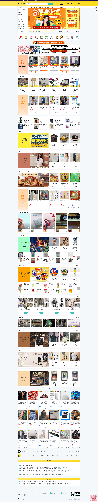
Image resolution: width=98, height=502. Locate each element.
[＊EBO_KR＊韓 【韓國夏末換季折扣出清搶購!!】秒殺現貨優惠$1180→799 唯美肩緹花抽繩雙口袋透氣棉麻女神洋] (30, 305)
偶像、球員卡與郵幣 (21, 9)
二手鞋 (76, 455)
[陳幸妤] (64, 52)
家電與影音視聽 (20, 29)
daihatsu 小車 (71, 451)
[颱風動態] (54, 47)
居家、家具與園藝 (21, 23)
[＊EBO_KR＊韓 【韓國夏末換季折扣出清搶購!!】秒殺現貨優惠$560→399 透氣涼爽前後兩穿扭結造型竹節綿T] (23, 302)
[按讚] (29, 227)
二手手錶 (45, 451)
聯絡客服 (25, 494)
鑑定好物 (35, 7)
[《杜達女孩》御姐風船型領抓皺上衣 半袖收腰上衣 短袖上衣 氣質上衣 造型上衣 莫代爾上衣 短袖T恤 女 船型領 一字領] (77, 300)
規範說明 (59, 468)
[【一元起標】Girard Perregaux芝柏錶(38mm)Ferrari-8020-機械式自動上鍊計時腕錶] (61, 300)
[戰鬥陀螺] (75, 52)
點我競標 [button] (54, 146)
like (35, 113)
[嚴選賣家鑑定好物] (54, 18)
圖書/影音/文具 (20, 12)
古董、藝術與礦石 (21, 10)
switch (61, 455)
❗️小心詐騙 (62, 7)
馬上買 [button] (54, 186)
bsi (20, 499)
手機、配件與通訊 (21, 28)
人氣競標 (51, 7)
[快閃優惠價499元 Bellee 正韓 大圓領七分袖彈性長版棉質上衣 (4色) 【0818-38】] (46, 300)
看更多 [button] (24, 162)
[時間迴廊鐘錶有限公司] (56, 307)
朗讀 (96, 8)
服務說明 (19, 494)
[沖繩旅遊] (44, 52)
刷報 (19, 451)
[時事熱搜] (49, 42)
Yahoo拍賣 (21, 4)
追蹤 (25, 312)
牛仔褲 (37, 455)
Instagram (25, 499)
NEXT (79, 85)
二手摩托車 (24, 451)
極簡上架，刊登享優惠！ (37, 31)
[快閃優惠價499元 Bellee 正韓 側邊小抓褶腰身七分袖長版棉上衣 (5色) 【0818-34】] (39, 302)
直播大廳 (77, 317)
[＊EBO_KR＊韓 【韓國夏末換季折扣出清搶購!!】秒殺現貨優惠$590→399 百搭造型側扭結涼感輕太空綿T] (30, 300)
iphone (29, 451)
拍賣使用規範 (75, 499)
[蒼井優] (64, 47)
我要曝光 (23, 69)
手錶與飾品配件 (20, 17)
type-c (66, 451)
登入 (61, 3)
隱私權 (72, 499)
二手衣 (23, 455)
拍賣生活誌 (41, 7)
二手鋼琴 (52, 455)
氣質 (37, 451)
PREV (18, 85)
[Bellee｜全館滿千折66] (41, 307)
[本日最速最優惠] (93, 498)
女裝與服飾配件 (20, 14)
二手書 (71, 455)
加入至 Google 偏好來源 (96, 10)
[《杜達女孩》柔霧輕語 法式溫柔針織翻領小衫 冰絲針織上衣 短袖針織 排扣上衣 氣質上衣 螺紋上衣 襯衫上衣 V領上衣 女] (70, 302)
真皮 (41, 451)
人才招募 (31, 493)
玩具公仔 (56, 7)
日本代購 (67, 7)
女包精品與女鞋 (20, 16)
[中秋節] (75, 47)
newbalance (60, 451)
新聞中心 (19, 493)
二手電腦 (66, 455)
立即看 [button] (24, 142)
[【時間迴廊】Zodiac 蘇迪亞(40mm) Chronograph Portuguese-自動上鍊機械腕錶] (61, 305)
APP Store (77, 493)
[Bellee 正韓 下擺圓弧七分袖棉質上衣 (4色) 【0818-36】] (46, 305)
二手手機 (47, 455)
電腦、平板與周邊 (21, 26)
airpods (28, 455)
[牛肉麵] (54, 52)
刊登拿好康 (73, 7)
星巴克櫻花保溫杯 (79, 451)
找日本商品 (77, 235)
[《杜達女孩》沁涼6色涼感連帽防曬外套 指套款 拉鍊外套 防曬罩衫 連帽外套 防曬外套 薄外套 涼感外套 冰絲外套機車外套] (77, 305)
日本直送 (30, 7)
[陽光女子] (44, 47)
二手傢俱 (51, 451)
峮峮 (33, 451)
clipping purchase (37, 113)
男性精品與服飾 (20, 19)
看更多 (77, 76)
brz (55, 451)
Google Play (77, 495)
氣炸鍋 (32, 455)
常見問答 (25, 493)
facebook (23, 499)
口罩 (57, 455)
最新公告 (25, 495)
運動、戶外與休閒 (21, 24)
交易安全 (79, 499)
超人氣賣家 (47, 7)
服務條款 (69, 499)
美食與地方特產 (20, 31)
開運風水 (42, 455)
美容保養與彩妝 (20, 21)
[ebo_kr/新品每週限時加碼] (25, 307)
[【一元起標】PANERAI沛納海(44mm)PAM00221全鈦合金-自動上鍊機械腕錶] (54, 302)
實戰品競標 (77, 131)
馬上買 (77, 171)
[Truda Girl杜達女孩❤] (72, 307)
